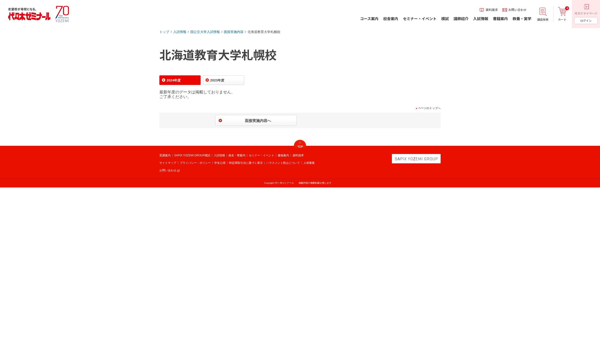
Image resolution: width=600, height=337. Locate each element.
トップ (164, 32)
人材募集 (309, 163)
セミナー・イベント (261, 155)
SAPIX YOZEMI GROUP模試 (192, 155)
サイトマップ (167, 163)
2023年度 (217, 80)
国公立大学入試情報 (205, 32)
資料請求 (298, 155)
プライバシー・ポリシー (195, 163)
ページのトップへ (429, 108)
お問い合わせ (167, 170)
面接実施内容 (234, 32)
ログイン (586, 20)
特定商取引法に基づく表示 (246, 163)
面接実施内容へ (258, 121)
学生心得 (219, 163)
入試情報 (179, 32)
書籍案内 (283, 155)
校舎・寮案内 (237, 155)
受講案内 (165, 155)
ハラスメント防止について (283, 163)
